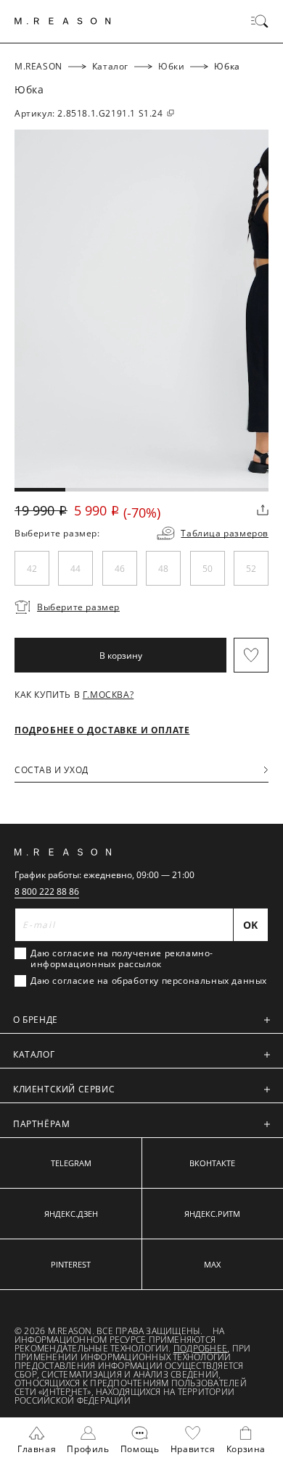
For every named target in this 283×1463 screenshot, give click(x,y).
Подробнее (200, 1348)
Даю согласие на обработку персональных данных (148, 981)
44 (75, 568)
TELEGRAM (71, 1163)
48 (163, 568)
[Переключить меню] (259, 21)
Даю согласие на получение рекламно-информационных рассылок (121, 958)
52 (251, 568)
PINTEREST (71, 1264)
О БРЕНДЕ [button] (35, 1019)
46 (120, 568)
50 (207, 568)
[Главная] (63, 21)
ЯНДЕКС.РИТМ (212, 1213)
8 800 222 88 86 (47, 891)
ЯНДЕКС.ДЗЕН (71, 1213)
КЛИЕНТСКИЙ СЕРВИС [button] (64, 1089)
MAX (212, 1264)
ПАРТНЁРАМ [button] (41, 1124)
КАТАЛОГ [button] (33, 1054)
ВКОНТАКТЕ (212, 1163)
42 (32, 568)
